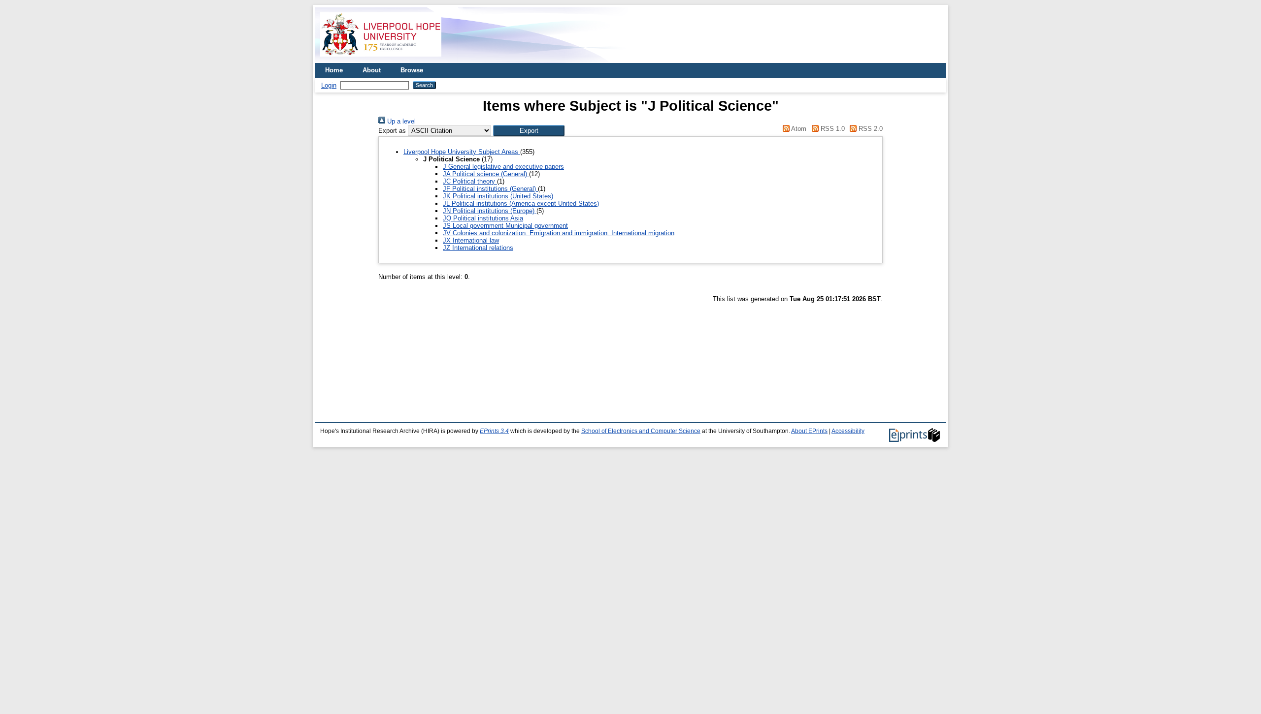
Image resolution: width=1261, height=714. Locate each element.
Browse (411, 70)
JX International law (471, 240)
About (372, 70)
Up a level (400, 121)
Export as (392, 130)
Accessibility (847, 431)
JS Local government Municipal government (505, 225)
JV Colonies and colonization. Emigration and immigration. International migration (558, 233)
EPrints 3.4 (494, 431)
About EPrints (809, 431)
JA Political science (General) (486, 174)
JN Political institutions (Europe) (489, 211)
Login (328, 85)
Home (334, 70)
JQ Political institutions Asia (483, 218)
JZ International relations (478, 247)
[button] (528, 130)
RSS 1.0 (831, 128)
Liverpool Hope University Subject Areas (461, 151)
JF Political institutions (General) (490, 188)
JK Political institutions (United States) (498, 196)
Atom (798, 128)
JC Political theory (470, 181)
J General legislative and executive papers (503, 166)
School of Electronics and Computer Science (640, 431)
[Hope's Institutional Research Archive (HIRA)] (380, 59)
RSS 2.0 (870, 128)
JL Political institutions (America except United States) (521, 203)
